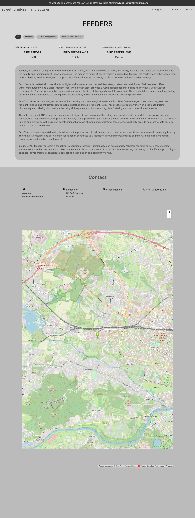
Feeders (97, 24)
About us (176, 9)
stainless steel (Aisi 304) (72, 37)
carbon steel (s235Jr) (47, 37)
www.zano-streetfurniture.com (130, 2)
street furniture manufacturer (25, 9)
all (18, 37)
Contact (189, 9)
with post (29, 37)
